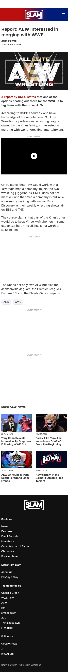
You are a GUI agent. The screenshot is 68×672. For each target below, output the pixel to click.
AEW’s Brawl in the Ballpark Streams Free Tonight (49, 478)
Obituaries (7, 551)
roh (3, 607)
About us (6, 572)
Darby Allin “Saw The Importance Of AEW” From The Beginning (49, 441)
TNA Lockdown (10, 622)
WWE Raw (7, 598)
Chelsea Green (10, 592)
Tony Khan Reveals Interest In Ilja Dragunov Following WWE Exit (16, 441)
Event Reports (9, 536)
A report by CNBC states (18, 97)
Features (6, 531)
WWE (18, 301)
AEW (6, 301)
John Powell (9, 40)
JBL (3, 617)
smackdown (8, 612)
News (4, 526)
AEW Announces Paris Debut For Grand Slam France (15, 478)
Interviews (7, 541)
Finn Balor (7, 627)
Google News (9, 643)
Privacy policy (9, 577)
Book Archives (9, 556)
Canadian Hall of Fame (15, 546)
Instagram (7, 653)
